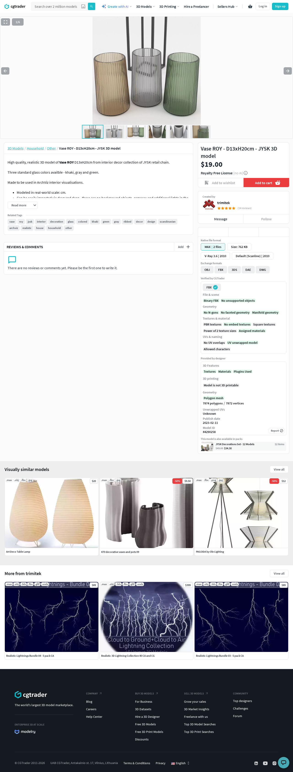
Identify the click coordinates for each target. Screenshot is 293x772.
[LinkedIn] (256, 763)
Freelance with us (196, 717)
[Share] (274, 232)
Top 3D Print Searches (199, 732)
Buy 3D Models (144, 693)
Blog (89, 701)
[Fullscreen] (5, 22)
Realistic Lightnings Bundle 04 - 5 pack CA (30, 655)
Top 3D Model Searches (200, 724)
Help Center (94, 717)
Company (92, 693)
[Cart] (250, 6)
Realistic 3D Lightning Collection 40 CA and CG (128, 655)
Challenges (240, 708)
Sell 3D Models (194, 693)
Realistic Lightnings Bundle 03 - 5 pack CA (220, 655)
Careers (91, 709)
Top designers (242, 701)
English (178, 763)
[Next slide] (288, 71)
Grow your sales (195, 701)
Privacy (160, 763)
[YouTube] (265, 763)
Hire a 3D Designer (147, 717)
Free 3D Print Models (149, 732)
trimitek (223, 202)
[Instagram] (274, 763)
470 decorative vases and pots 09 (120, 552)
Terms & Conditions (136, 763)
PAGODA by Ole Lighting (210, 551)
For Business (143, 701)
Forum (237, 716)
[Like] (213, 232)
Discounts (142, 739)
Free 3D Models (145, 724)
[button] (83, 6)
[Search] (91, 6)
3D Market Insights (196, 709)
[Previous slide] (5, 71)
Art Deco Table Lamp (18, 551)
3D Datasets (143, 709)
